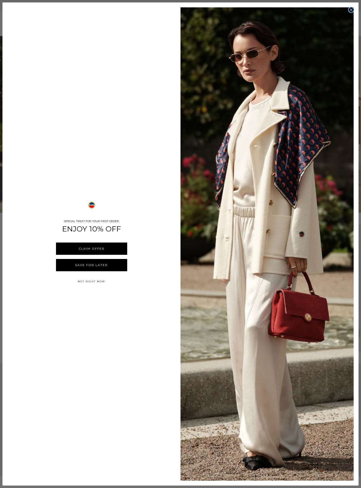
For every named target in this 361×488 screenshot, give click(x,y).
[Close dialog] (351, 9)
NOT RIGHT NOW (91, 281)
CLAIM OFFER (92, 248)
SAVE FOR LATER (91, 265)
